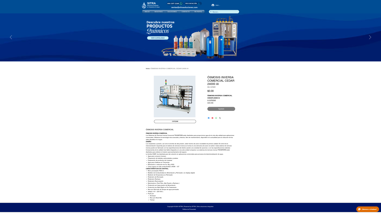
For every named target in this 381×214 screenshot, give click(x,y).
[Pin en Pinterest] (212, 118)
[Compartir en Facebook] (208, 118)
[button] (175, 121)
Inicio (148, 68)
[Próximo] (370, 37)
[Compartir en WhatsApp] (216, 118)
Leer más (210, 102)
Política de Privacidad (189, 209)
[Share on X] (220, 118)
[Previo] (11, 37)
